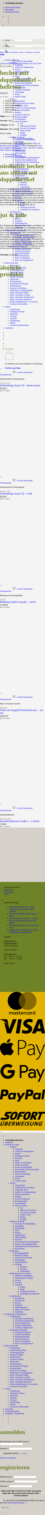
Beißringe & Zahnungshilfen (21, 290)
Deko (17, 1160)
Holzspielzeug (15, 281)
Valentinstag (15, 309)
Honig (22, 133)
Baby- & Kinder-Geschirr (20, 295)
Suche (7, 40)
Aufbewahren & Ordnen (24, 103)
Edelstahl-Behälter (22, 253)
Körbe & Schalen (22, 1165)
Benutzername (6, 1477)
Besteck (18, 112)
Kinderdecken (15, 286)
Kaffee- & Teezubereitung (25, 108)
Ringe (22, 1289)
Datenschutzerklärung (15, 1503)
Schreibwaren (15, 1296)
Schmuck (18, 1285)
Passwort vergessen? (8, 1458)
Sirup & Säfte (25, 130)
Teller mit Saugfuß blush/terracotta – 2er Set (21, 711)
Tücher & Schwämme (23, 1258)
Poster (17, 94)
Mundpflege (20, 1228)
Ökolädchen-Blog (12, 12)
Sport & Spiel (20, 97)
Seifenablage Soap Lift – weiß (16, 493)
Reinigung (14, 1251)
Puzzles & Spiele (16, 1359)
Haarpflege (19, 142)
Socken (18, 1280)
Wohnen (13, 1147)
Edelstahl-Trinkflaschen (24, 1319)
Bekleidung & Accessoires (20, 1273)
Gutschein (9, 328)
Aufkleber (19, 1312)
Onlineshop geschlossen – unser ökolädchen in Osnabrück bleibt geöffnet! (21, 909)
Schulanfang (15, 321)
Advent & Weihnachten (24, 67)
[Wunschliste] (1, 57)
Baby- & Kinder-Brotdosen (21, 299)
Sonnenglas (19, 92)
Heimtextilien (20, 1172)
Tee (21, 124)
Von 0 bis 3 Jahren (35, 148)
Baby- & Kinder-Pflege (19, 293)
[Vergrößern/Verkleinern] (1, 1512)
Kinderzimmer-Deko (18, 1350)
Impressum (8, 890)
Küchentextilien (21, 117)
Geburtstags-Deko (17, 1352)
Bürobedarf (19, 1298)
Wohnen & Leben (12, 60)
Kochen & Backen (22, 115)
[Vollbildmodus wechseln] (3, 1512)
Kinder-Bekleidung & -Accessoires (24, 302)
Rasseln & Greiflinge (18, 288)
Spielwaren (14, 279)
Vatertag (13, 316)
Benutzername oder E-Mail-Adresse (15, 1441)
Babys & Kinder (11, 263)
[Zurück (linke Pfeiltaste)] (1, 1514)
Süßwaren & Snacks (28, 126)
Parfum (18, 1233)
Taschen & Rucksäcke (19, 304)
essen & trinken (21, 121)
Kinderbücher (15, 1357)
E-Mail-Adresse (7, 1481)
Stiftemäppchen (21, 223)
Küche (12, 99)
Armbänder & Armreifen (30, 210)
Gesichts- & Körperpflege (25, 1224)
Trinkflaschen (15, 1316)
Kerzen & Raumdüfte (23, 1167)
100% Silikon (5, 150)
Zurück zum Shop (12, 368)
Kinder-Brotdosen (22, 256)
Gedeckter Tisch (21, 106)
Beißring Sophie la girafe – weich (18, 601)
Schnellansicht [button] (5, 375)
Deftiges (23, 135)
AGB (6, 894)
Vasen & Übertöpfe (22, 90)
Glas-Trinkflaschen (22, 1323)
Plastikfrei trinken (11, 148)
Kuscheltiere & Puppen (19, 284)
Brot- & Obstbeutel (22, 258)
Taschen (18, 1282)
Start (2, 52)
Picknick (23, 185)
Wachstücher (20, 101)
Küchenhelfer (20, 119)
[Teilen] (6, 1512)
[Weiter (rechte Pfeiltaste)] (3, 1514)
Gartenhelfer (25, 187)
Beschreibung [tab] (10, 154)
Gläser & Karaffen (22, 110)
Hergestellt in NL (19, 150)
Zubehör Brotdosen (22, 251)
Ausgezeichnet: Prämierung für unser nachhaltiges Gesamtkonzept (23, 931)
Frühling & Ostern (17, 312)
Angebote (19, 65)
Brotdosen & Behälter (18, 1330)
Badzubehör (20, 1248)
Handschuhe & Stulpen (24, 1278)
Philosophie (9, 10)
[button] (2, 54)
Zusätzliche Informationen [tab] (15, 157)
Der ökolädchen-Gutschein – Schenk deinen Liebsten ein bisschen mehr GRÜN (23, 920)
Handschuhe (20, 1260)
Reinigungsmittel (21, 1253)
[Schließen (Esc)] (9, 1512)
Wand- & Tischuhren (23, 1163)
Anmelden (24, 1453)
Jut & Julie (22, 148)
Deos (17, 1230)
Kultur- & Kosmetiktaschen (26, 160)
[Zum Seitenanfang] (1, 1132)
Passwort (4, 1448)
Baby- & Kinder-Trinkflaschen (22, 297)
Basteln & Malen (16, 1355)
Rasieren (18, 155)
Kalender (18, 221)
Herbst (12, 323)
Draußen (18, 1264)
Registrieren (5, 1507)
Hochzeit (18, 1158)
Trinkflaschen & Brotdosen (15, 1314)
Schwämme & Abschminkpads (27, 158)
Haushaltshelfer (21, 1262)
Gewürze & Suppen (28, 128)
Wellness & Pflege (17, 1221)
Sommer (13, 318)
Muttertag (14, 314)
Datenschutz (9, 892)
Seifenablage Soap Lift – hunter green (20, 385)
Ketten (22, 1287)
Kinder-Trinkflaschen (23, 1325)
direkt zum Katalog (12, 7)
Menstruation (20, 1235)
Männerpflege (20, 153)
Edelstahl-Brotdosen (23, 1332)
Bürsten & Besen (21, 1255)
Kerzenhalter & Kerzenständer (27, 85)
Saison (7, 307)
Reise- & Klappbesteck (24, 260)
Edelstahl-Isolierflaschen (24, 1321)
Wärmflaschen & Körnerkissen (27, 162)
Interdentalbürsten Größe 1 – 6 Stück (19, 821)
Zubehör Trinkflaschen (24, 1328)
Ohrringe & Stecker (28, 207)
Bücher (18, 219)
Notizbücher (20, 1300)
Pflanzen (23, 1267)
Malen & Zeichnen (22, 1310)
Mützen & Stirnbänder (24, 1276)
